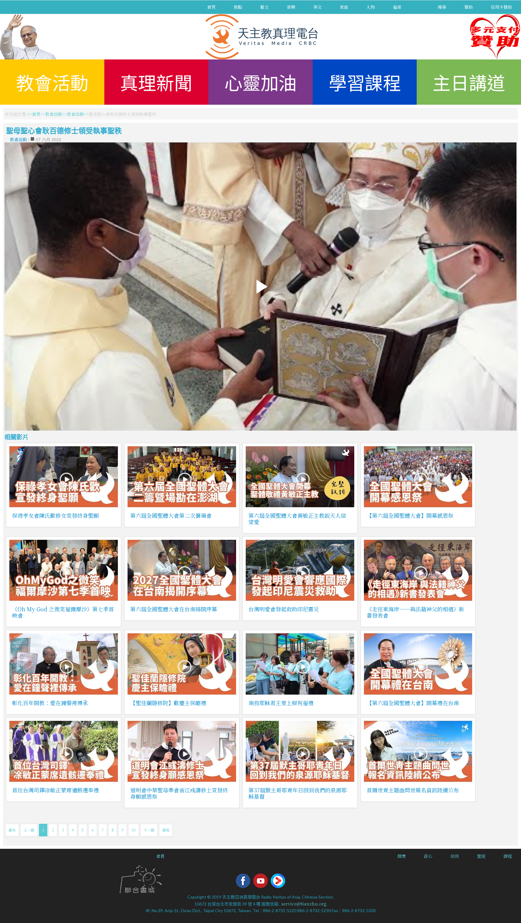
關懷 (401, 856)
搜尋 (442, 7)
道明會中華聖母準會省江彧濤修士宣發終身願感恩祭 (179, 793)
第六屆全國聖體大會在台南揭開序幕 (173, 609)
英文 (317, 7)
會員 (160, 856)
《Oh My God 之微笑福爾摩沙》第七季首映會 (63, 612)
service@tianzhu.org (304, 904)
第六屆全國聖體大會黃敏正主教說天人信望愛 (297, 518)
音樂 (291, 7)
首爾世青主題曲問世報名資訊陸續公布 (413, 790)
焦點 (238, 7)
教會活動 (52, 82)
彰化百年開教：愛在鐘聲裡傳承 (50, 703)
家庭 (344, 7)
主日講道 (469, 82)
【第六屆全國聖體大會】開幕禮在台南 (413, 703)
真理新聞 (156, 82)
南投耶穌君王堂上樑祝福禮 (281, 703)
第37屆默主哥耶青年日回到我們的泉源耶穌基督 (297, 793)
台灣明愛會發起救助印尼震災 (283, 609)
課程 (508, 856)
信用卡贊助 (501, 7)
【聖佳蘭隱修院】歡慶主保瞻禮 (168, 703)
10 (133, 829)
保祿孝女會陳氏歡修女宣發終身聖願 (55, 515)
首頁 (211, 7)
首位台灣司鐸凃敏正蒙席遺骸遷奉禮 (55, 790)
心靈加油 (260, 82)
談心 (428, 856)
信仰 (454, 856)
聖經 (481, 856)
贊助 (468, 7)
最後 (165, 829)
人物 (370, 7)
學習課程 (365, 82)
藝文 (264, 7)
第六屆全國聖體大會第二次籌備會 (171, 515)
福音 (397, 7)
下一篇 (149, 829)
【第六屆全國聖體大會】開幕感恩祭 (410, 515)
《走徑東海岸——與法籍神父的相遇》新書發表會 (415, 612)
